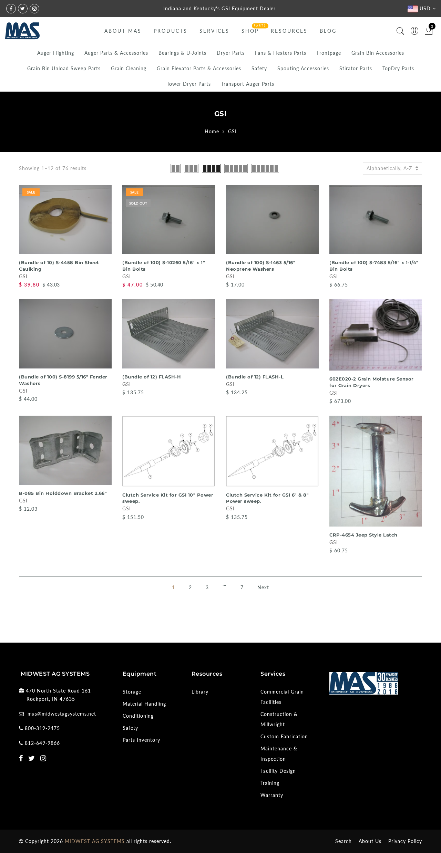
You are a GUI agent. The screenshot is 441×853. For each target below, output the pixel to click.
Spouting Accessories (303, 68)
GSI (23, 276)
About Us (370, 841)
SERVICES (214, 31)
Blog (328, 31)
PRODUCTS (170, 31)
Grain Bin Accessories (377, 53)
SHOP (250, 31)
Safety (259, 68)
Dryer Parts (231, 53)
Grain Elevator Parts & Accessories (199, 68)
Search (343, 841)
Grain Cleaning (128, 68)
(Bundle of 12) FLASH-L (255, 376)
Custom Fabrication (284, 736)
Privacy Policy (405, 841)
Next (263, 587)
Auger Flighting (55, 53)
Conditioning (138, 716)
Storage (132, 692)
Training (269, 783)
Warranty (271, 795)
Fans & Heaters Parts (280, 53)
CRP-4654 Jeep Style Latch (363, 535)
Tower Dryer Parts (189, 84)
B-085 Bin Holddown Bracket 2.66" (63, 493)
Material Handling (144, 704)
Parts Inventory (141, 740)
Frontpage (329, 53)
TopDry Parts (398, 68)
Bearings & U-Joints (182, 53)
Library (200, 692)
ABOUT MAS (123, 31)
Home (212, 131)
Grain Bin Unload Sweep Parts (64, 68)
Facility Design (278, 771)
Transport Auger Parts (247, 84)
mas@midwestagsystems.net (62, 714)
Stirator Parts (355, 68)
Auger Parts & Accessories (116, 53)
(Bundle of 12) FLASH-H (151, 376)
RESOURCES (289, 31)
